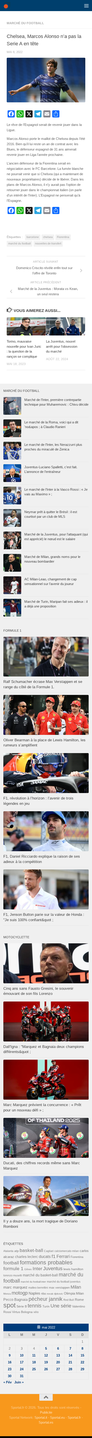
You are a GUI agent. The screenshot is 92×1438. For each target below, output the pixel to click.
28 (70, 1369)
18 (34, 1362)
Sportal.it (40, 1417)
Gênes (28, 1269)
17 (21, 1362)
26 (46, 1369)
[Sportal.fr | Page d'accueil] (8, 5)
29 (82, 1369)
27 (58, 1369)
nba (43, 1293)
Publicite (46, 1412)
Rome (79, 1299)
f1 (54, 1256)
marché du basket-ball (40, 1275)
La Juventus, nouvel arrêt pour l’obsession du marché (61, 346)
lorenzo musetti (12, 1275)
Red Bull (68, 1299)
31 (21, 1376)
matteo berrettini (38, 1287)
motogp (20, 1293)
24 (21, 1369)
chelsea (48, 237)
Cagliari (49, 1251)
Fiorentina (63, 237)
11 (34, 1355)
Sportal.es (46, 1422)
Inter (37, 1268)
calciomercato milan (66, 1251)
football (11, 1262)
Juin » (19, 1382)
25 (34, 1369)
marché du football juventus (63, 1281)
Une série (60, 1306)
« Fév (7, 1382)
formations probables (46, 1262)
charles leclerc (26, 1257)
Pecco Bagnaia (15, 1299)
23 (9, 1369)
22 (82, 1362)
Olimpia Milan (74, 1293)
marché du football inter (33, 1281)
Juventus (53, 1268)
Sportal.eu (57, 1417)
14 (70, 1355)
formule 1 (13, 1268)
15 (82, 1355)
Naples (34, 1293)
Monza (7, 1293)
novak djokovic (55, 1293)
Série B (22, 1306)
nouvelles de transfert (48, 243)
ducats (45, 1256)
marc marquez (15, 1287)
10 (21, 1355)
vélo (36, 1312)
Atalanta (8, 1251)
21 (70, 1362)
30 (9, 1376)
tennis (35, 1306)
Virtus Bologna (22, 1312)
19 (46, 1362)
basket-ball (31, 1250)
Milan (76, 1287)
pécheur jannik (46, 1299)
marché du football (25, 23)
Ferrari (63, 1256)
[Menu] (86, 5)
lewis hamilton (73, 1269)
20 (58, 1362)
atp (16, 1251)
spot (9, 1305)
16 (9, 1362)
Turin (46, 1306)
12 (46, 1355)
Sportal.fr (74, 1417)
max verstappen (59, 1287)
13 (58, 1355)
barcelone (33, 237)
